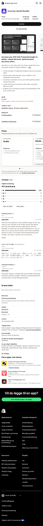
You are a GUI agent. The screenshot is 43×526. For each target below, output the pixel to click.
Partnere (25, 475)
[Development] (19, 168)
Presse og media (28, 471)
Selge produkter (7, 430)
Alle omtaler (20, 206)
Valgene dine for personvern (11, 520)
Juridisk (25, 482)
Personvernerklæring (9, 298)
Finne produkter (7, 426)
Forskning (5, 475)
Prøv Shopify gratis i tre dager (21, 399)
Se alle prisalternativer (28, 173)
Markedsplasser (27, 426)
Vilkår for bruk (6, 506)
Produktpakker (7, 115)
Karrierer (25, 464)
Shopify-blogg (7, 471)
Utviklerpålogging (8, 501)
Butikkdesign (6, 437)
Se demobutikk (21, 29)
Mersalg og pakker (28, 433)
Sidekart (4, 515)
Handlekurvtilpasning (9, 121)
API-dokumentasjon (8, 464)
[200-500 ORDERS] (23, 168)
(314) (27, 19)
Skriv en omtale (7, 206)
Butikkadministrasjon (9, 446)
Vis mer (4, 237)
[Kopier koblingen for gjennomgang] (13, 213)
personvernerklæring (33, 330)
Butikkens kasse (7, 108)
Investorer (25, 468)
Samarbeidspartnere (29, 478)
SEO (23, 440)
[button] (21, 365)
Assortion (35, 19)
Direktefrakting (27, 422)
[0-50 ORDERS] (20, 168)
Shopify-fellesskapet (9, 468)
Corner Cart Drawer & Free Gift (17, 361)
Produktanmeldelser (29, 430)
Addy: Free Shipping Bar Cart (16, 380)
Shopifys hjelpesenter (9, 460)
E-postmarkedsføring (29, 437)
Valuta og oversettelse (30, 448)
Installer (21, 24)
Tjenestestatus (27, 486)
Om (23, 460)
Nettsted (5, 312)
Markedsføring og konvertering (8, 441)
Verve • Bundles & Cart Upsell (16, 371)
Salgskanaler (6, 422)
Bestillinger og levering (10, 433)
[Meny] (40, 3)
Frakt (24, 444)
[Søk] (37, 3)
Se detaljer (5, 353)
